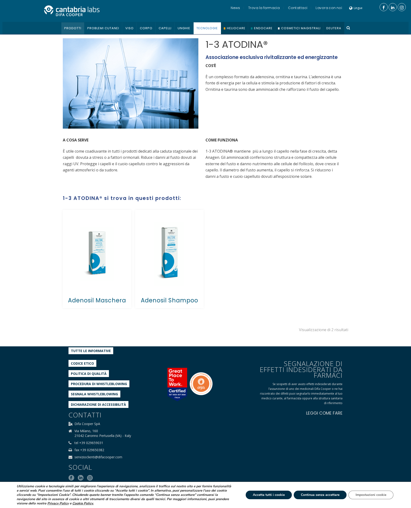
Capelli (165, 28)
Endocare (263, 28)
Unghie (184, 28)
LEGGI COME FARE (324, 413)
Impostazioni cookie (371, 495)
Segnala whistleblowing (94, 394)
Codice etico (82, 363)
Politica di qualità (89, 373)
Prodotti (72, 28)
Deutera (333, 28)
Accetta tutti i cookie (269, 495)
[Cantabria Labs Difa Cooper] (72, 11)
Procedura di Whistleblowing (99, 384)
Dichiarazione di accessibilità (98, 404)
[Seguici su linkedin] (80, 478)
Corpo (146, 28)
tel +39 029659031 (88, 443)
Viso (129, 28)
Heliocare (236, 28)
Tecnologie (207, 28)
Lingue (358, 8)
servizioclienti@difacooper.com (98, 457)
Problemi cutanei (103, 28)
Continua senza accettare (320, 495)
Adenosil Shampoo (169, 300)
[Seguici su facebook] (71, 478)
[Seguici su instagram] (90, 478)
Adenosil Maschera (97, 300)
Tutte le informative (91, 350)
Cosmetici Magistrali (301, 28)
